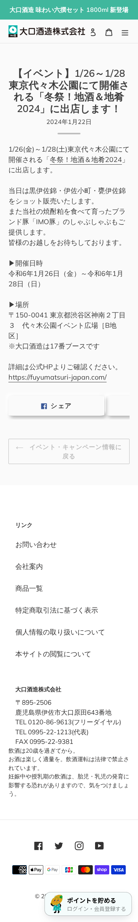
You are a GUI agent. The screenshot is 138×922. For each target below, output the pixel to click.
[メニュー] (125, 31)
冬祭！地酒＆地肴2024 (86, 159)
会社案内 (29, 566)
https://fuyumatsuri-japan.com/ (57, 377)
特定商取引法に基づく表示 (56, 610)
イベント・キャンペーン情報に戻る (74, 451)
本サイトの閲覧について (53, 653)
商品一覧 (29, 588)
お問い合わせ (36, 544)
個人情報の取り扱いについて (60, 632)
